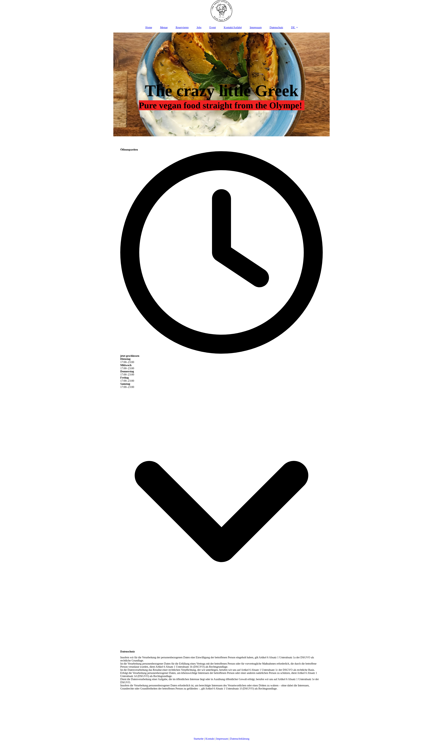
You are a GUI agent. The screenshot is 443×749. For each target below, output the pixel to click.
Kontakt (209, 738)
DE (293, 27)
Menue (164, 27)
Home (148, 27)
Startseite (199, 738)
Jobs (199, 27)
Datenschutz (276, 27)
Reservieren (182, 27)
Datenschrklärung (239, 738)
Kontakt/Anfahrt (233, 27)
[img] (221, 11)
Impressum (256, 27)
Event (212, 27)
